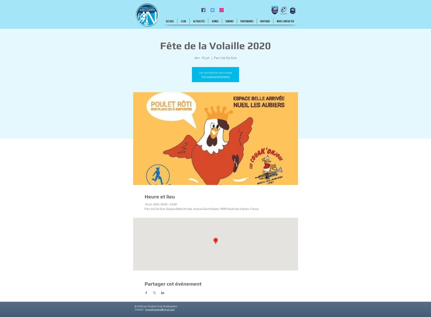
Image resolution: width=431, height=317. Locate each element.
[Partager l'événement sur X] (154, 292)
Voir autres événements (216, 76)
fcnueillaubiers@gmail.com (160, 309)
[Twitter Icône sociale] (212, 10)
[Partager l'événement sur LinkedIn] (162, 292)
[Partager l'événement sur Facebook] (146, 292)
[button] (183, 21)
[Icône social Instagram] (222, 10)
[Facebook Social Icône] (203, 10)
